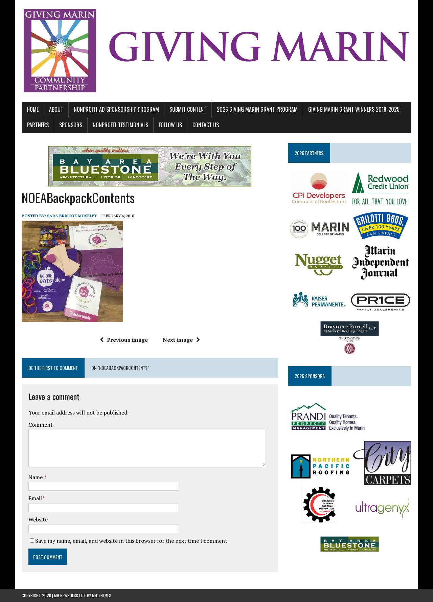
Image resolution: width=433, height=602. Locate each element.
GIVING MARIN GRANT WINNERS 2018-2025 (354, 109)
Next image (178, 339)
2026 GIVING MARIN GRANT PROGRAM (257, 109)
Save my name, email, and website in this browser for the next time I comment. (132, 540)
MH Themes (101, 595)
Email (35, 498)
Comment (40, 424)
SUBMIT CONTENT (187, 109)
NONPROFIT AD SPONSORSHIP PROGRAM (116, 109)
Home (33, 109)
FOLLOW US (170, 125)
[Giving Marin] (216, 51)
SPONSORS (70, 125)
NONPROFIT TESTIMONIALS (120, 125)
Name (36, 477)
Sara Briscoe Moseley (72, 215)
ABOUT (56, 109)
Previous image (127, 339)
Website (38, 519)
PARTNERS (38, 125)
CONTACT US (205, 125)
